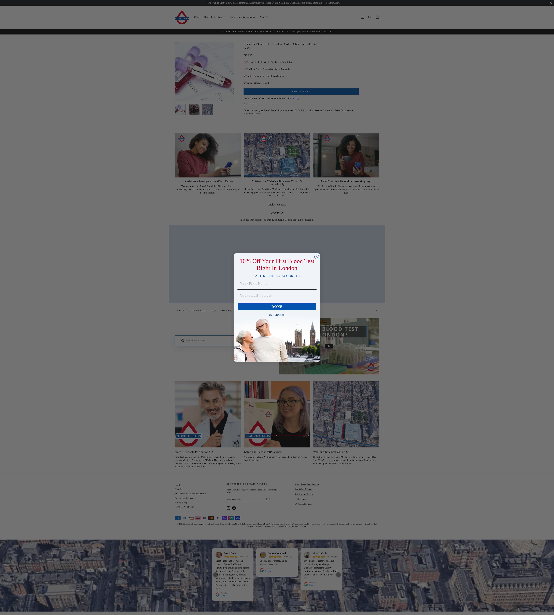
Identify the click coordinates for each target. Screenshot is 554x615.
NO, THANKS (277, 315)
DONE (277, 307)
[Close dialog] (317, 257)
